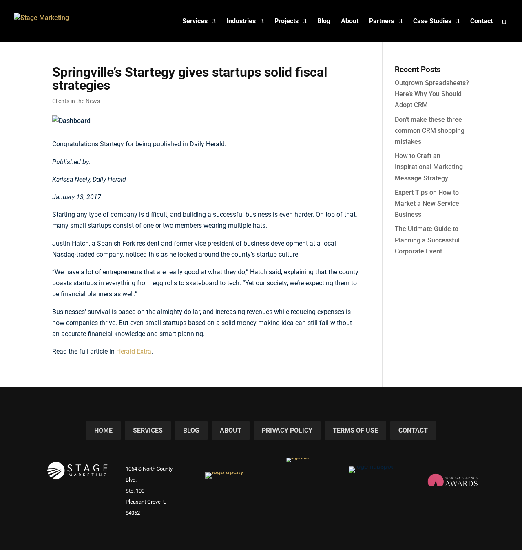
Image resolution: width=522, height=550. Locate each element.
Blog (323, 21)
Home (103, 430)
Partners (381, 21)
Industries (241, 21)
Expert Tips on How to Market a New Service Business (427, 203)
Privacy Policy (287, 430)
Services (195, 21)
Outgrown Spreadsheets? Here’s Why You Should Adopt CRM (432, 94)
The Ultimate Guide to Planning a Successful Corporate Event (427, 240)
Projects (286, 21)
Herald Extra (133, 351)
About (349, 21)
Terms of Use (355, 430)
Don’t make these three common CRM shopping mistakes (429, 130)
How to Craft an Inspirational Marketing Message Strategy (429, 167)
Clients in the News (76, 101)
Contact (481, 21)
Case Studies (432, 21)
